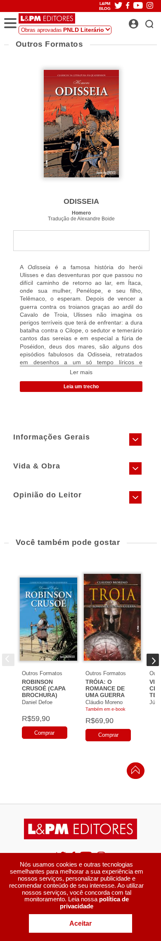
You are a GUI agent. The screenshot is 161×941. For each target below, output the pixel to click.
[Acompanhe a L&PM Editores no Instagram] (150, 6)
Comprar (44, 733)
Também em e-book (105, 709)
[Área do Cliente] (142, 21)
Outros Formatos (42, 673)
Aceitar (80, 923)
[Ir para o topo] (133, 772)
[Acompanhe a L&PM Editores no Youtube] (138, 6)
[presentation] (8, 659)
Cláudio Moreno (104, 702)
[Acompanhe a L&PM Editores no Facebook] (127, 6)
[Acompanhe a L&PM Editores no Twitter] (118, 6)
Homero (81, 212)
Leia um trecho (81, 386)
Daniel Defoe (37, 702)
